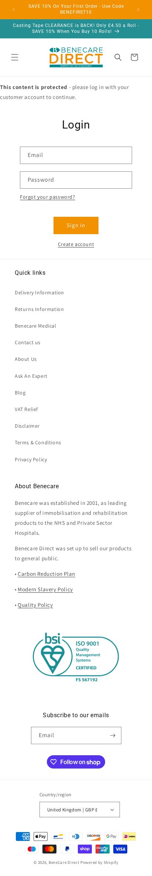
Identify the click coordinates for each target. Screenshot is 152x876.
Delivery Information (39, 292)
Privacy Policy (31, 459)
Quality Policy (35, 604)
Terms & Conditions (38, 442)
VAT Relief (26, 409)
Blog (20, 392)
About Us (26, 359)
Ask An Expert (31, 376)
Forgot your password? (47, 197)
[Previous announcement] (14, 9)
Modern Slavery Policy (45, 589)
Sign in (76, 225)
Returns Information (39, 309)
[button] (15, 57)
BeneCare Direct (64, 862)
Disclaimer (27, 425)
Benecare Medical (35, 325)
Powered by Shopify (99, 862)
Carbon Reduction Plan (46, 573)
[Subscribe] (113, 735)
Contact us (28, 342)
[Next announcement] (138, 9)
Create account (76, 244)
